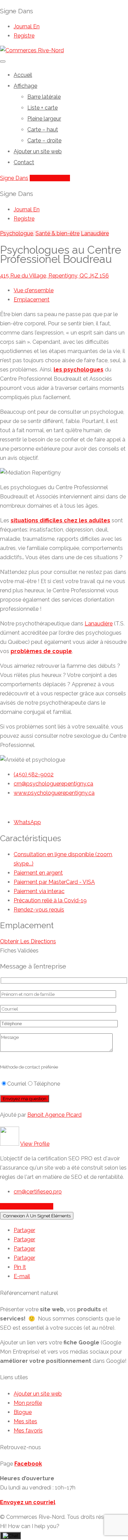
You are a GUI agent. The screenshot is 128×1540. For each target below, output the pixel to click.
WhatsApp (27, 822)
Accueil (23, 75)
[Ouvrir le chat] (10, 1535)
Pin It (20, 1267)
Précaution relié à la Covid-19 (50, 900)
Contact (24, 162)
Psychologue (16, 233)
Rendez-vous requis (39, 909)
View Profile (34, 1144)
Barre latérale (44, 97)
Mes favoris (28, 1430)
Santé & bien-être (57, 233)
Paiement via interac (39, 891)
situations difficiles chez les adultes (60, 520)
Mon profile (28, 1403)
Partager (24, 1230)
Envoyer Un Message (26, 1206)
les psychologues (78, 369)
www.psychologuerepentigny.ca (54, 793)
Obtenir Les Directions (28, 941)
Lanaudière (95, 233)
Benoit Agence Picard (54, 1115)
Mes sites (25, 1421)
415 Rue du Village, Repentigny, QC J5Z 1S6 (54, 275)
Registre (24, 35)
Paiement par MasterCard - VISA (54, 882)
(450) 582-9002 (34, 774)
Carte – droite (44, 140)
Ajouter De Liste (50, 178)
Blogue (23, 1412)
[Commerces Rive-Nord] (32, 50)
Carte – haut (42, 129)
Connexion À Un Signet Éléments (37, 1215)
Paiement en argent (38, 873)
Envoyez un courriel (27, 1502)
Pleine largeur (44, 118)
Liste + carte (42, 107)
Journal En (27, 26)
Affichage (25, 86)
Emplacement (31, 299)
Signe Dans (14, 178)
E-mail (22, 1276)
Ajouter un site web (38, 151)
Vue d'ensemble (34, 290)
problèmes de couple (41, 651)
